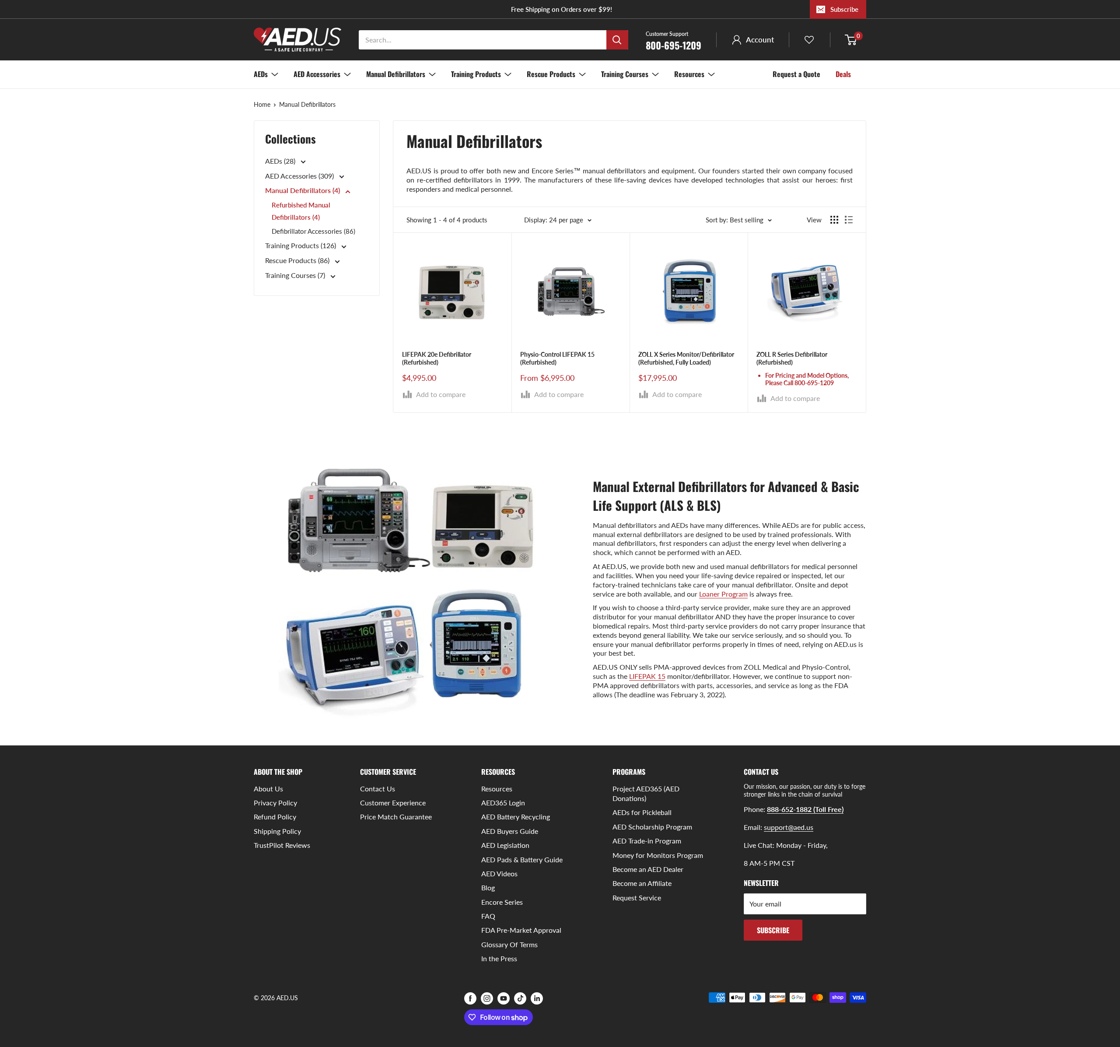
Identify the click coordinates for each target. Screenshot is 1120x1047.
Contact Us (377, 788)
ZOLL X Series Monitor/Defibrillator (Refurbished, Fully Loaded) (686, 358)
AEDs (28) (281, 161)
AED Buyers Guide (509, 831)
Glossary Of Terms (509, 944)
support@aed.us (788, 827)
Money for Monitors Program (657, 855)
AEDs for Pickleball (642, 812)
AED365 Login (503, 802)
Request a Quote (796, 74)
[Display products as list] (849, 220)
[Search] (617, 39)
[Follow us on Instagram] (487, 998)
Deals (843, 74)
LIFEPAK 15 (647, 676)
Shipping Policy (277, 831)
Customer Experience (393, 802)
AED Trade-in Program (646, 840)
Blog (488, 887)
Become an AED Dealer (647, 869)
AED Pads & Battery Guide (522, 859)
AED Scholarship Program (652, 826)
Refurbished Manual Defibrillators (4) (301, 211)
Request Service (636, 897)
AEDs (261, 74)
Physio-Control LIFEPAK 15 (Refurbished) (557, 358)
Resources (689, 74)
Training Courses (624, 74)
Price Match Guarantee (396, 816)
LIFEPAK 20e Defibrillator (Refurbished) (436, 358)
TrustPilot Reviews (282, 845)
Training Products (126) (301, 246)
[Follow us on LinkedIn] (537, 998)
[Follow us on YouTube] (503, 998)
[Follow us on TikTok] (520, 998)
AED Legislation (505, 845)
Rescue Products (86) (298, 260)
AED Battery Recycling (515, 816)
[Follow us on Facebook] (470, 998)
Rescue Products (551, 74)
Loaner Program (723, 594)
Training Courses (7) (296, 275)
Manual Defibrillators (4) (303, 190)
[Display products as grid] (834, 220)
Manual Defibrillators (395, 74)
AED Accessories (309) (300, 176)
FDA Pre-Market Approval (521, 930)
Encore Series (502, 902)
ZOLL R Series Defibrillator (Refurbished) (791, 358)
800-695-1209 (673, 40)
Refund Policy (275, 816)
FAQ (488, 916)
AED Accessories (317, 74)
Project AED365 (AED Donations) (645, 793)
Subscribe (844, 9)
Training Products (476, 74)
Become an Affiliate (642, 883)
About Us (268, 788)
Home (262, 104)
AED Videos (499, 873)
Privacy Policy (275, 802)
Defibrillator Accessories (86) (313, 231)
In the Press (499, 958)
